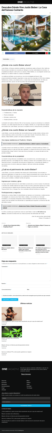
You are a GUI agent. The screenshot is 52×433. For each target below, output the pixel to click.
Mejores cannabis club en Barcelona (10, 338)
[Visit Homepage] (26, 2)
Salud (28, 384)
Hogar (3, 388)
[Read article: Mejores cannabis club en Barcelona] (9, 241)
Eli (4, 13)
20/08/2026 (4, 251)
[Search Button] (49, 2)
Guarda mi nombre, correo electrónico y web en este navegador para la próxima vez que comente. (26, 295)
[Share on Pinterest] (47, 53)
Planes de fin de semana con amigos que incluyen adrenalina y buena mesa (26, 249)
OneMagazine (21, 430)
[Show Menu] (2, 2)
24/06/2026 (21, 252)
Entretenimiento (18, 13)
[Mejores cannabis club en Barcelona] (12, 331)
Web (28, 289)
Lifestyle (4, 389)
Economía (4, 382)
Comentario (5, 266)
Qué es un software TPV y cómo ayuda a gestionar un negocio (16, 351)
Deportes (4, 380)
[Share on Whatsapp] (49, 53)
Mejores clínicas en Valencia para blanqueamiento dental (15, 345)
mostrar (12, 59)
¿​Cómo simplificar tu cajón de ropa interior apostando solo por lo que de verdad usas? (22, 321)
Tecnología (29, 388)
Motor (28, 380)
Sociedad (29, 386)
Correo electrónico (7, 289)
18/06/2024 (10, 13)
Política (28, 382)
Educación (4, 384)
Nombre (4, 283)
